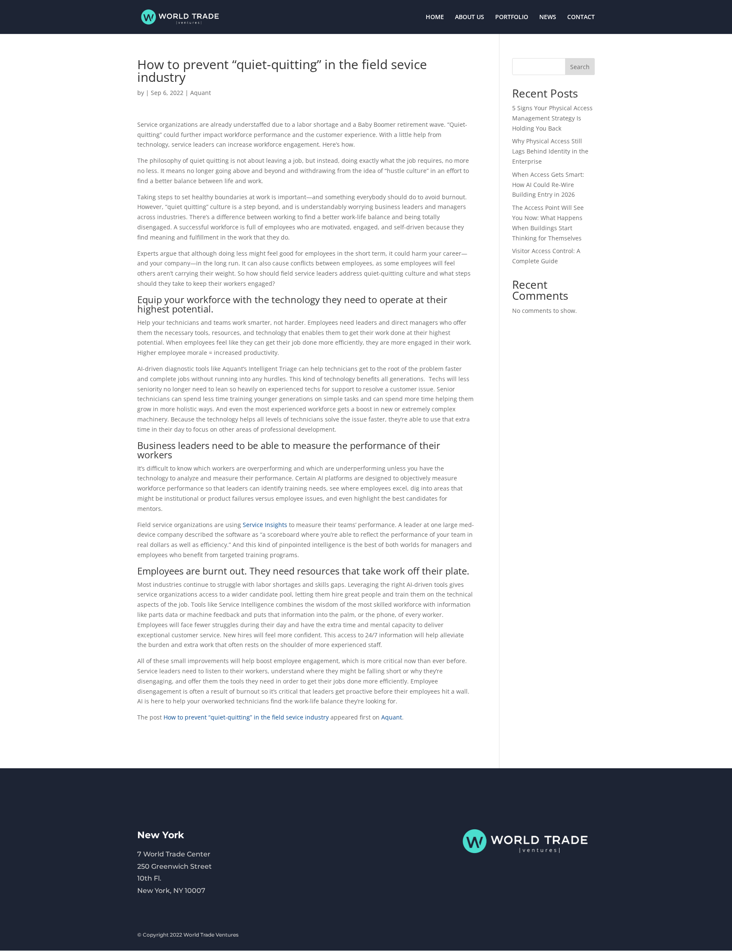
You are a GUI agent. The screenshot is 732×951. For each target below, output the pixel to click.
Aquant (200, 93)
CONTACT (581, 17)
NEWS (547, 17)
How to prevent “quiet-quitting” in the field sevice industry (246, 717)
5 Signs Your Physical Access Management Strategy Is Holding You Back (552, 118)
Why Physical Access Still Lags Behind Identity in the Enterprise (550, 151)
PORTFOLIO (511, 17)
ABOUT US (469, 17)
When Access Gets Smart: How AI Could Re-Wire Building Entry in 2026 (548, 184)
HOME (435, 17)
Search (580, 67)
